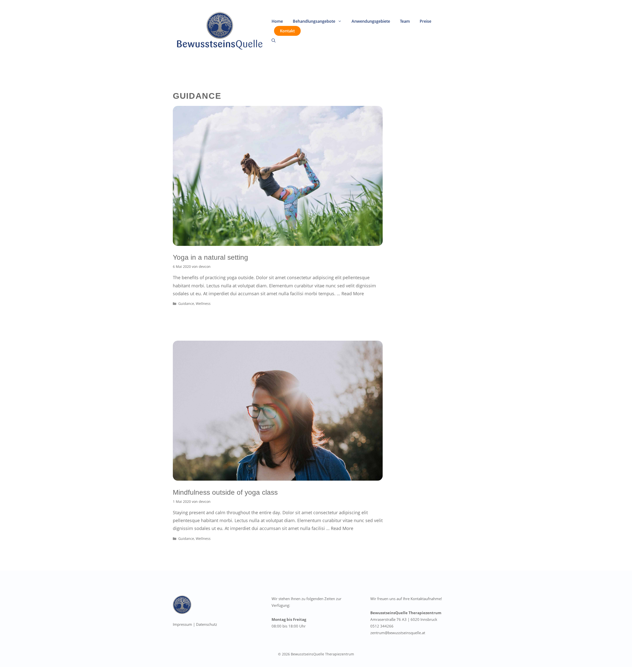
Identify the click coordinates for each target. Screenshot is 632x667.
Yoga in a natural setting (210, 257)
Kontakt (287, 31)
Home (277, 21)
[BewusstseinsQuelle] (220, 30)
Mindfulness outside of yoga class (225, 492)
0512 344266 (382, 626)
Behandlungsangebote (314, 21)
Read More (352, 293)
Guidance (186, 303)
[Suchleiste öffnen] (273, 40)
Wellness (203, 303)
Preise (425, 21)
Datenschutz (206, 624)
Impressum (182, 624)
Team (405, 21)
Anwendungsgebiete (371, 21)
